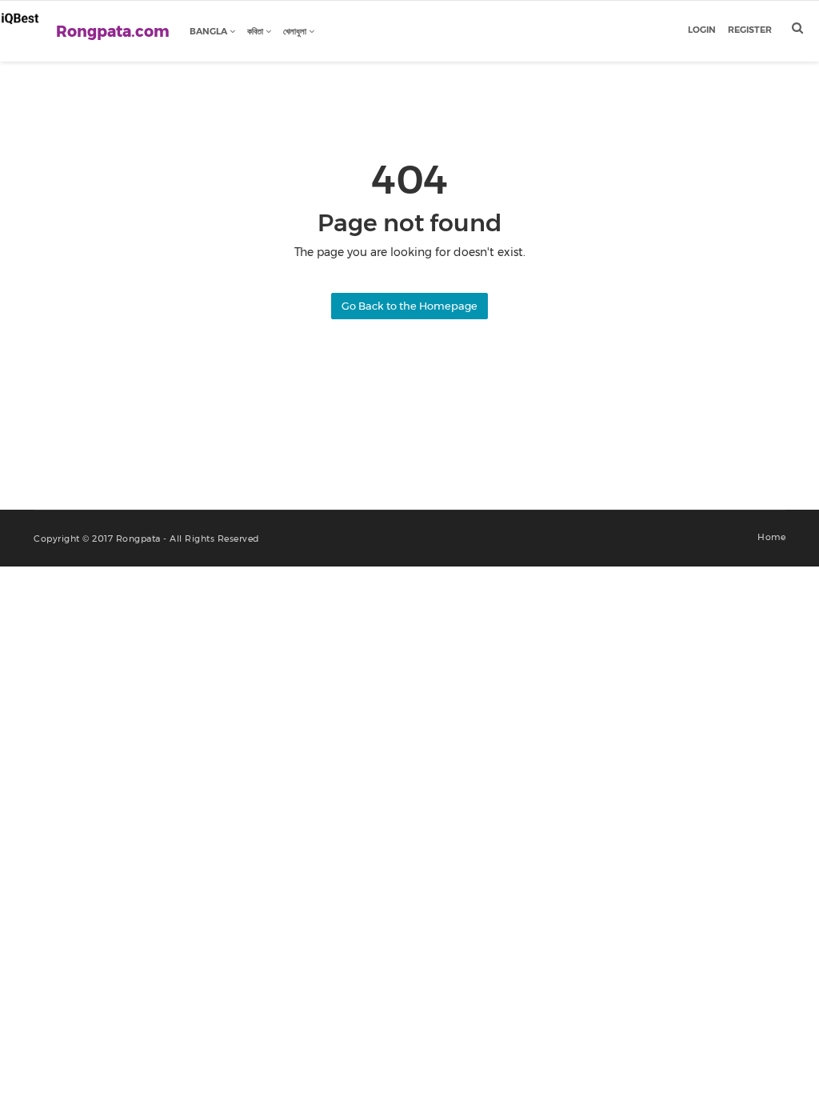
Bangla (210, 31)
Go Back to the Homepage (409, 305)
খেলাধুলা (296, 31)
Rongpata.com (113, 31)
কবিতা (256, 31)
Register (750, 29)
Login (702, 29)
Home (771, 536)
